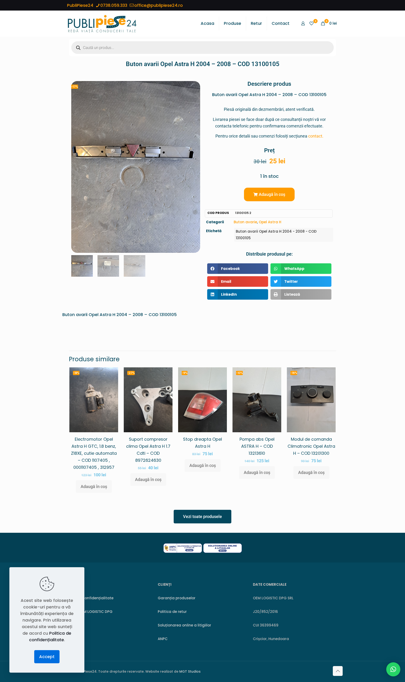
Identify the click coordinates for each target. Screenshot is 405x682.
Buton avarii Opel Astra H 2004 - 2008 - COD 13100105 (276, 234)
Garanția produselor (176, 598)
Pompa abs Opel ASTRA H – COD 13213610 (257, 446)
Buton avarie (245, 222)
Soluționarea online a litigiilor (184, 625)
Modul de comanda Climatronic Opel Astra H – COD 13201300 (311, 446)
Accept (47, 657)
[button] (269, 194)
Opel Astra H (270, 222)
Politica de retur (172, 611)
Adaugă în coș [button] (94, 486)
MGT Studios (190, 671)
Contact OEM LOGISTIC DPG (87, 611)
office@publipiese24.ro (158, 5)
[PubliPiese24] (102, 23)
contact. (315, 136)
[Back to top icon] (338, 671)
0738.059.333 (113, 5)
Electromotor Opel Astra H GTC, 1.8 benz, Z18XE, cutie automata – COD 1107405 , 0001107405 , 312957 (94, 453)
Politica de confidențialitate (87, 598)
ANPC (163, 638)
